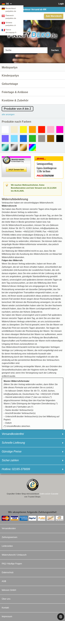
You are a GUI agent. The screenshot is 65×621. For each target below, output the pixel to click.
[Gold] (23, 147)
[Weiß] (5, 129)
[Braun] (50, 138)
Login (61, 4)
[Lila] (5, 138)
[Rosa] (50, 129)
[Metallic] (5, 147)
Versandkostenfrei (13, 433)
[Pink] (59, 129)
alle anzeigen (8, 114)
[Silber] (14, 147)
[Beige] (14, 129)
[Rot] (41, 129)
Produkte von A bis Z (17, 108)
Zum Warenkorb (54, 16)
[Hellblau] (14, 138)
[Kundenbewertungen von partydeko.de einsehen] (16, 158)
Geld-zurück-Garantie (49, 494)
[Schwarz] (59, 138)
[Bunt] (32, 147)
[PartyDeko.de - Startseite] (32, 33)
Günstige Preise (11, 451)
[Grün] (32, 138)
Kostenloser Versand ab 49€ (32, 9)
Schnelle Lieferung (13, 442)
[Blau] (23, 138)
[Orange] (32, 129)
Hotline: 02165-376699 (16, 469)
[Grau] (41, 138)
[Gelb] (23, 129)
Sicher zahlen (10, 460)
